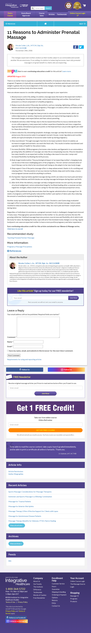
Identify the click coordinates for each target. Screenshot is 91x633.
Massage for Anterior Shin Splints (21, 506)
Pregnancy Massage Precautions (19, 247)
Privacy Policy (23, 602)
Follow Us (25, 370)
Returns (55, 600)
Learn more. (66, 71)
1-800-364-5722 (15, 588)
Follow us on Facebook (17, 618)
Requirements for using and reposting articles (24, 359)
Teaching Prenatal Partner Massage (20, 238)
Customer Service (58, 584)
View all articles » (16, 525)
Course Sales (41, 14)
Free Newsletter (39, 598)
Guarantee (55, 589)
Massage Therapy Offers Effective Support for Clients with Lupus (33, 511)
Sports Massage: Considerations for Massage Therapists (30, 492)
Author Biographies (15, 474)
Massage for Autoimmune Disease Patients (24, 516)
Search (48, 8)
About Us (36, 581)
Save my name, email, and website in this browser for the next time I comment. (41, 351)
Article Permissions (15, 471)
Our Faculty (37, 584)
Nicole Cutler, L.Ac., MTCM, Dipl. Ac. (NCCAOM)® (38, 263)
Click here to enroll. (15, 229)
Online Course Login (77, 13)
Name (10, 342)
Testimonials (62, 14)
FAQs (54, 603)
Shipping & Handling (59, 592)
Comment (12, 337)
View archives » (16, 544)
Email (10, 346)
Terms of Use (10, 602)
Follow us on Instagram (18, 621)
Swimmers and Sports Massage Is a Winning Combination (30, 496)
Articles (52, 14)
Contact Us (56, 606)
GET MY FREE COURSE (45, 430)
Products (73, 601)
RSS (9, 561)
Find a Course (10, 14)
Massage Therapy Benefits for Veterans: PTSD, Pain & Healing (32, 521)
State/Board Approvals (26, 14)
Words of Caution (39, 595)
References (15, 251)
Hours (54, 586)
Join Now (73, 298)
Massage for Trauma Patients (19, 501)
